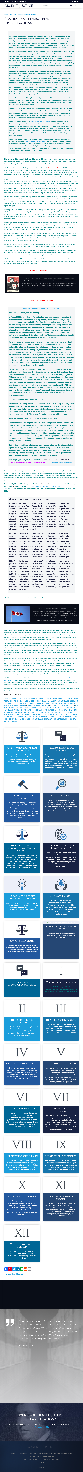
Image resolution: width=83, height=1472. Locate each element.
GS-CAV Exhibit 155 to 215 (53, 714)
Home (6, 14)
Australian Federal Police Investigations (41, 1456)
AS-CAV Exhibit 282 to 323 (68, 701)
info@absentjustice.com (16, 1)
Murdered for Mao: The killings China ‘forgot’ (41, 308)
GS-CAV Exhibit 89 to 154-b (31, 714)
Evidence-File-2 (10, 680)
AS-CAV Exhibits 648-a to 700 (36, 708)
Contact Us (42, 1427)
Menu (74, 5)
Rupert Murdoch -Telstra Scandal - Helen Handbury (55, 1453)
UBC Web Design (54, 1459)
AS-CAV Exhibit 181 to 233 (24, 701)
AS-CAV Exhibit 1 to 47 (13, 699)
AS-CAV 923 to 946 (52, 710)
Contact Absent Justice (13, 1274)
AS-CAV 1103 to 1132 (19, 712)
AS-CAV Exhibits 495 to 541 (38, 705)
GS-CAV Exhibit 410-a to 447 (46, 717)
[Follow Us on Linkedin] (43, 1462)
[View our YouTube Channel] (41, 1462)
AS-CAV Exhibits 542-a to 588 (62, 705)
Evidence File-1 (64, 678)
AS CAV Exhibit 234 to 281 (46, 701)
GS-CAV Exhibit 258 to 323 (24, 717)
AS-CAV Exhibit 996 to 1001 (62, 712)
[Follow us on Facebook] (39, 1462)
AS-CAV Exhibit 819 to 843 (34, 710)
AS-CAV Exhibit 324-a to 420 (16, 703)
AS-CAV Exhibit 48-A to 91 (34, 699)
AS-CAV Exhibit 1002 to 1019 (39, 712)
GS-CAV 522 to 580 (61, 719)
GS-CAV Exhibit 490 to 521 (41, 719)
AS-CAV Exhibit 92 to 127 (55, 699)
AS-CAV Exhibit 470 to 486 (62, 703)
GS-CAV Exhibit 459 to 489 (19, 719)
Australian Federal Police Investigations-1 (23, 14)
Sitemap (41, 1467)
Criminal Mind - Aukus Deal (27, 1453)
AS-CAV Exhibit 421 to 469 (40, 703)
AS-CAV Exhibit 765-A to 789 (61, 708)
